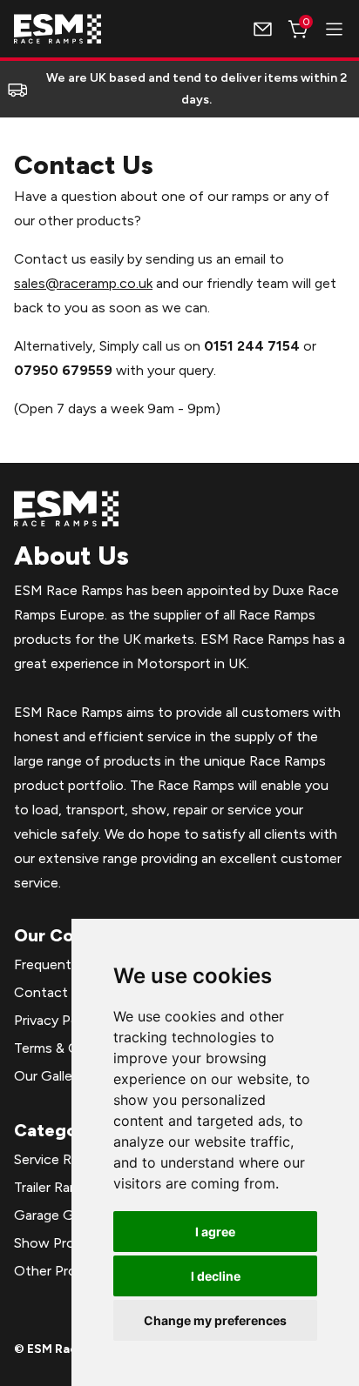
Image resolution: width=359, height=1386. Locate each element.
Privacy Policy (56, 1020)
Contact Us (51, 992)
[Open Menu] (334, 29)
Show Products (63, 1243)
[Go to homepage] (57, 29)
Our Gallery (49, 1076)
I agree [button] (215, 1231)
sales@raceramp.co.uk (83, 283)
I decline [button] (215, 1276)
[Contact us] (263, 29)
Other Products (63, 1270)
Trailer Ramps (55, 1187)
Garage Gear (53, 1215)
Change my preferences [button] (215, 1320)
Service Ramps (59, 1159)
